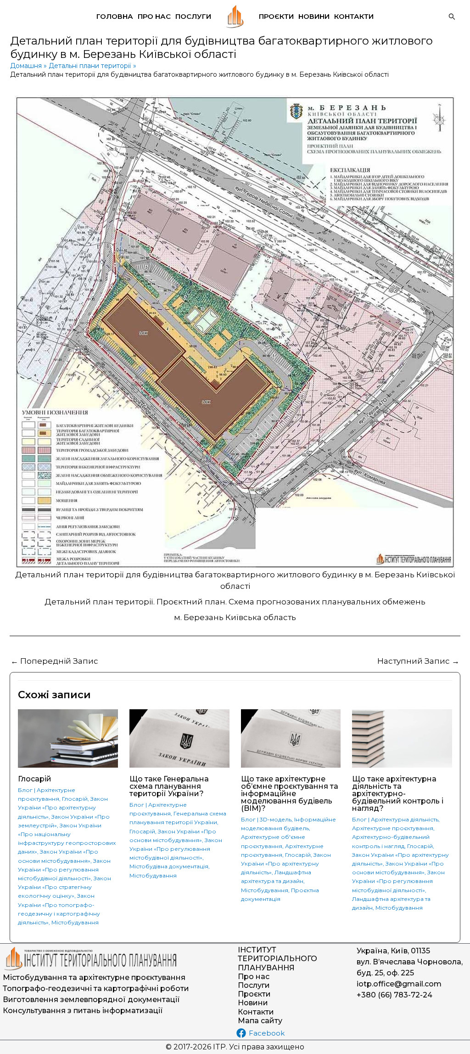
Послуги (193, 16)
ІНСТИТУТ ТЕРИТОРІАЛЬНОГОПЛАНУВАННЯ (277, 959)
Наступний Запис (418, 661)
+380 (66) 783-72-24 (394, 995)
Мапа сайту (260, 1020)
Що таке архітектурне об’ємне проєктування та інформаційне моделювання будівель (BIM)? (289, 794)
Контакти (354, 16)
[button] (452, 16)
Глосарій (34, 779)
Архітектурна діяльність (404, 819)
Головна (114, 16)
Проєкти (276, 16)
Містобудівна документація (168, 866)
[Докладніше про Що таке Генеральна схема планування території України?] (179, 737)
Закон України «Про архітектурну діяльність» (63, 807)
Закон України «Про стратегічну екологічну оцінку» (64, 887)
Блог (25, 789)
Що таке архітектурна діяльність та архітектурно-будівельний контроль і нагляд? (397, 794)
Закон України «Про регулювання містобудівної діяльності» (64, 869)
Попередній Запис (54, 661)
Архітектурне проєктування (392, 828)
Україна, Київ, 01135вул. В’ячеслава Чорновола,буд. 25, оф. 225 (410, 961)
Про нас (154, 16)
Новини (314, 16)
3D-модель (275, 819)
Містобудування (75, 922)
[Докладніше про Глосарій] (68, 737)
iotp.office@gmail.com (399, 984)
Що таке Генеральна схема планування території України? (169, 786)
